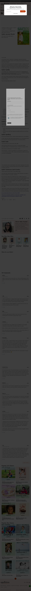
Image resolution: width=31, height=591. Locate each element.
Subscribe (23, 11)
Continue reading (15, 13)
